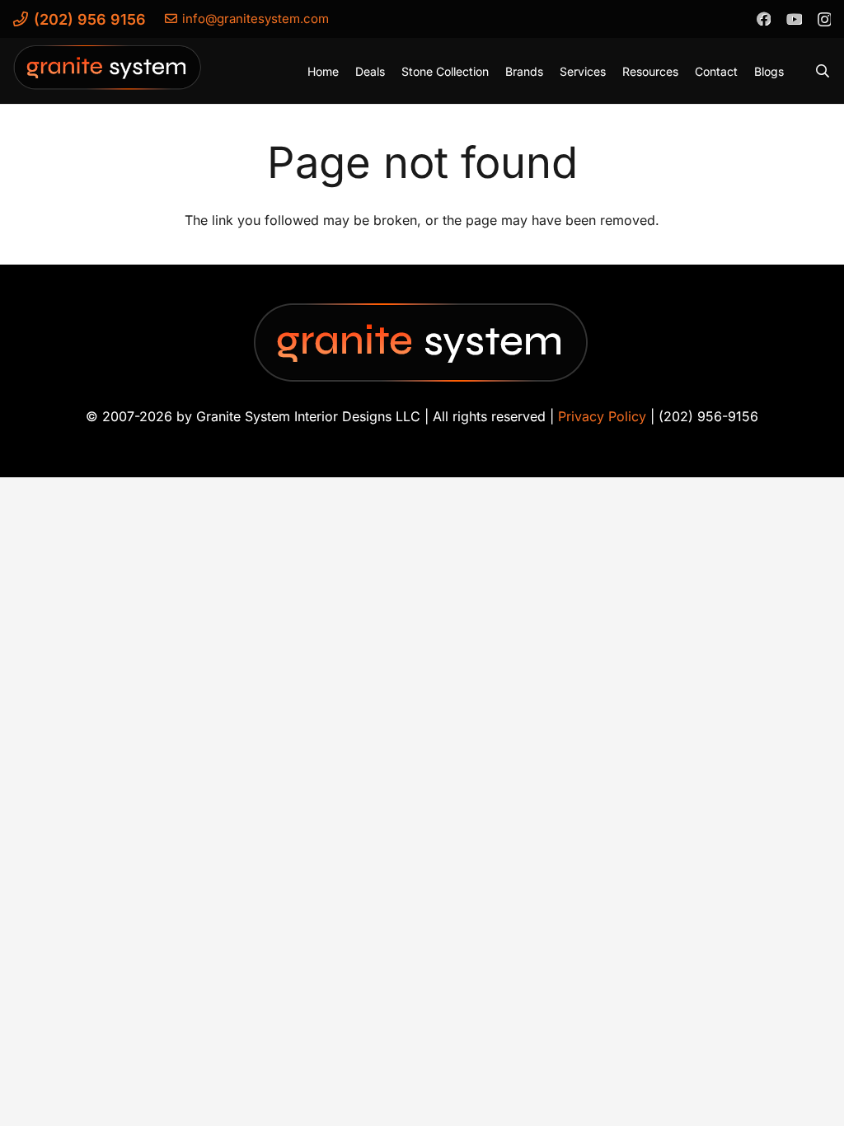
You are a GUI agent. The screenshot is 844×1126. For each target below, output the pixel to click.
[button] (823, 70)
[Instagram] (824, 19)
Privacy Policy (602, 416)
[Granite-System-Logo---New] (108, 75)
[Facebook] (763, 18)
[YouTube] (793, 18)
